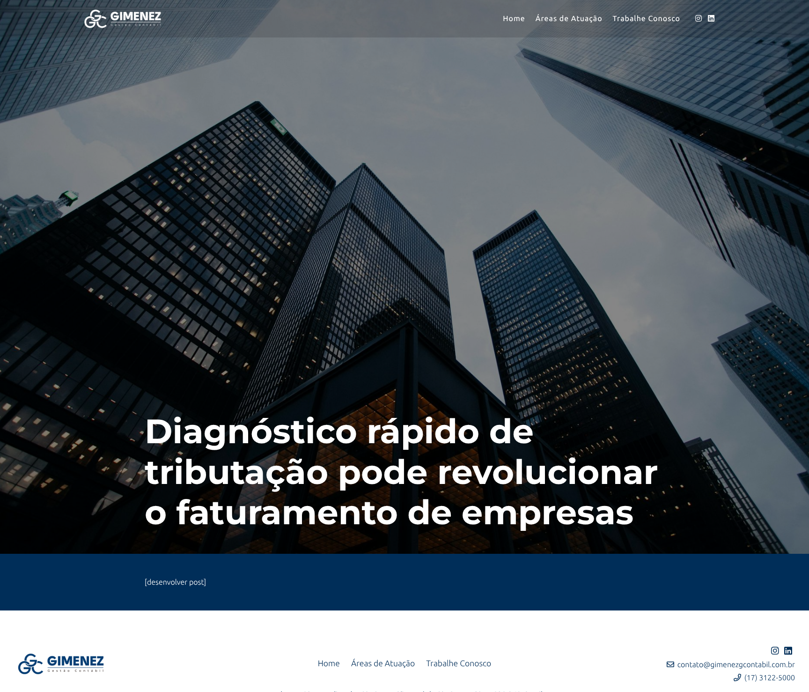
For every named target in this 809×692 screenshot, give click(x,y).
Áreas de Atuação (383, 663)
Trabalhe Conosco (458, 663)
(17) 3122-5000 (769, 678)
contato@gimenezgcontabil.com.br (736, 665)
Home (329, 663)
